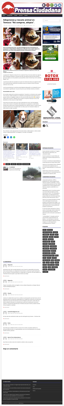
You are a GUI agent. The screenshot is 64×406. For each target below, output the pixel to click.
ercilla (52, 241)
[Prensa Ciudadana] (32, 13)
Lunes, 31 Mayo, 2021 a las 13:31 (11, 25)
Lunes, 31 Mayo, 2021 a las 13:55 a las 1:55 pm (15, 266)
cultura (45, 239)
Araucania (50, 229)
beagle (7, 164)
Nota (57, 255)
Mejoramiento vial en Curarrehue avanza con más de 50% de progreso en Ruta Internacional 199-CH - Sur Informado (51, 192)
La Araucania (46, 246)
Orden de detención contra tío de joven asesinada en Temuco (52, 213)
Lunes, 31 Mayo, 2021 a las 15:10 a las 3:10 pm (15, 324)
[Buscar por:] (52, 20)
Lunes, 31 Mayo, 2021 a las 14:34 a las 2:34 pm (15, 313)
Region (56, 262)
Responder (6, 276)
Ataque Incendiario (47, 232)
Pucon (47, 262)
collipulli (45, 236)
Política (21, 15)
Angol (44, 229)
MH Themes (21, 403)
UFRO (49, 267)
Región (26, 15)
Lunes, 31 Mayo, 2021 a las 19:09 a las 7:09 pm (15, 338)
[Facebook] (44, 125)
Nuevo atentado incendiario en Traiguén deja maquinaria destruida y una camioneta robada (51, 153)
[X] (47, 125)
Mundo (53, 253)
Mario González (46, 253)
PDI (43, 262)
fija (28, 25)
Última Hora (9, 15)
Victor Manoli (51, 269)
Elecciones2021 (46, 241)
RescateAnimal (26, 164)
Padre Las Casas (46, 260)
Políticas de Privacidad (37, 388)
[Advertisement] (52, 138)
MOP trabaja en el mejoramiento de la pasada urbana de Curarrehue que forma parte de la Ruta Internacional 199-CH (51, 196)
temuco (44, 267)
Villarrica (45, 271)
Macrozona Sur (46, 250)
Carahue (52, 234)
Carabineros (46, 234)
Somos (34, 390)
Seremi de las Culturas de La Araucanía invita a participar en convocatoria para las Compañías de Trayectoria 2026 (51, 172)
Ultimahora (54, 267)
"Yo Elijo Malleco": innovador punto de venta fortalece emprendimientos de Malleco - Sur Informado (51, 218)
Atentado (55, 232)
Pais (52, 260)
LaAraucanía (46, 248)
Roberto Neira (51, 264)
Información (51, 243)
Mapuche (53, 250)
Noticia (49, 257)
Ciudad (15, 15)
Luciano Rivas (53, 248)
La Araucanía (53, 246)
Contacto (34, 384)
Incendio (45, 243)
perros (19, 164)
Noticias (54, 257)
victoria (45, 269)
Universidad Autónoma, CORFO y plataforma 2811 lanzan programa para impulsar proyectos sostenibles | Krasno (51, 181)
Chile (57, 234)
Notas (44, 257)
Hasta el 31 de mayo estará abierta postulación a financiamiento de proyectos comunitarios (51, 205)
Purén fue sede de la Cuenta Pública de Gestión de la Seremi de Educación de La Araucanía (51, 157)
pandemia (57, 260)
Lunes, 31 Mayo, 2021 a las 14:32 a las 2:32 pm (15, 294)
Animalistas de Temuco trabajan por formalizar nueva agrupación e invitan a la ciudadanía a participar (35, 152)
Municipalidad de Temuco (48, 255)
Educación (50, 239)
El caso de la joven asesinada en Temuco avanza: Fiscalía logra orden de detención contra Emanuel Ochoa (51, 210)
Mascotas (14, 164)
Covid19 (56, 236)
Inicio (4, 15)
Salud (57, 264)
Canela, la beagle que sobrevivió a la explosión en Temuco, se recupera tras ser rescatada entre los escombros (22, 153)
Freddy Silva (21, 25)
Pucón (52, 262)
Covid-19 (51, 236)
